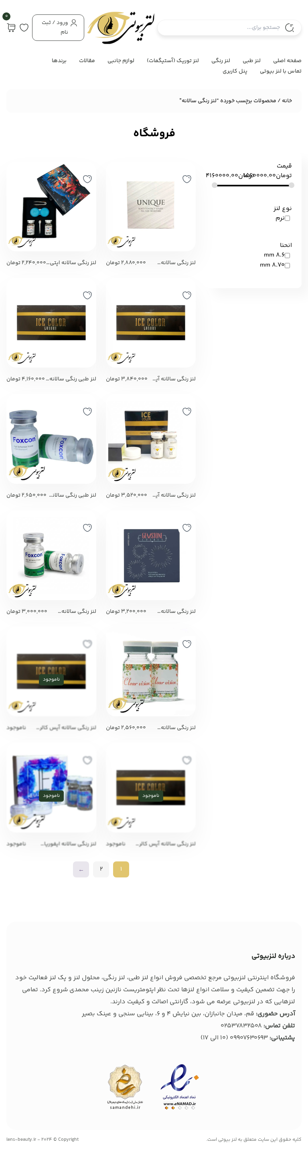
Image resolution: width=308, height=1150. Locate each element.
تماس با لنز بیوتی (281, 71)
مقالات (87, 61)
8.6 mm (274, 255)
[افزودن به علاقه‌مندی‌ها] (187, 179)
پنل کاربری (235, 71)
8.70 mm (272, 265)
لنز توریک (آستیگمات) (173, 61)
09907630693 (249, 1038)
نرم (280, 218)
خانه (287, 101)
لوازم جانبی (120, 61)
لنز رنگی (220, 61)
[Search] (289, 27)
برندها (59, 61)
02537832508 (241, 1026)
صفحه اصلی (287, 61)
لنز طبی (252, 61)
